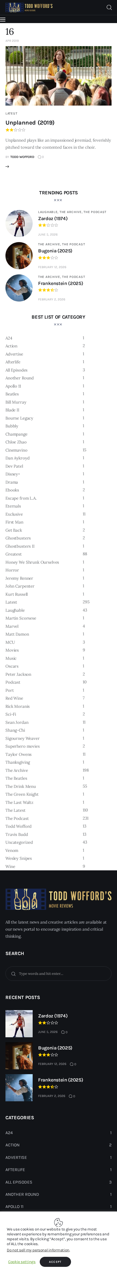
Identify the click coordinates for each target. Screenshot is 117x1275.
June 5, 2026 (48, 234)
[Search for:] (58, 973)
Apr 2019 (12, 41)
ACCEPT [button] (55, 1262)
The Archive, (72, 212)
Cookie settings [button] (22, 1262)
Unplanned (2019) (30, 122)
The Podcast (95, 212)
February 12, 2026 (52, 267)
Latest (11, 113)
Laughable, (49, 212)
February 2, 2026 (51, 299)
